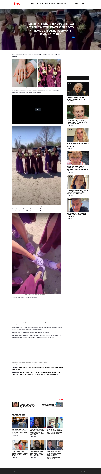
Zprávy (41, 3)
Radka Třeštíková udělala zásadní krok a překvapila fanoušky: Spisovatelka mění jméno (77, 192)
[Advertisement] (37, 309)
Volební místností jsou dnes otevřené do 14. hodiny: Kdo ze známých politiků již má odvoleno (20, 431)
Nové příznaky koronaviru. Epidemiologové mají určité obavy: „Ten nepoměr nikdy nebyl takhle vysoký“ (54, 431)
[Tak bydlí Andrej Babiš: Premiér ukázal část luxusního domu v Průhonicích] (78, 205)
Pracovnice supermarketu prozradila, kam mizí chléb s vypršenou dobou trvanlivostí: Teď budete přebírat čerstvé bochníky (27, 406)
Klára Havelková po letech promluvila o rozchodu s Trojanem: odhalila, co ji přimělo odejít (77, 169)
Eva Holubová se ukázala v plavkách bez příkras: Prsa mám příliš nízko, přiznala (77, 122)
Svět (65, 3)
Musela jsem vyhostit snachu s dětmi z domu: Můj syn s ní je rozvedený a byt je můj (20, 454)
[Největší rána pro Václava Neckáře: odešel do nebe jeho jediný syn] (78, 89)
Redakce (77, 3)
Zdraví (53, 3)
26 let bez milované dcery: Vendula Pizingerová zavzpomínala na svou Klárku (78, 145)
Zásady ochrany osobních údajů (73, 471)
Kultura (71, 3)
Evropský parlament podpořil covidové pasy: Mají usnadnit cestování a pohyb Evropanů (48, 405)
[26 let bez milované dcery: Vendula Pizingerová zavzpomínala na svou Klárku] (78, 135)
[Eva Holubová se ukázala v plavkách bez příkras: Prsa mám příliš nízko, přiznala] (78, 112)
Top (37, 3)
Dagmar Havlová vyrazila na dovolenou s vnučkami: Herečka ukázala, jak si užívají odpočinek (37, 454)
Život (32, 3)
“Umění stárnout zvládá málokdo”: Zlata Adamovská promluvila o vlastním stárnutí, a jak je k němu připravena (38, 432)
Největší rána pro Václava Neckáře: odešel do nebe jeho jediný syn (76, 99)
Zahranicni (60, 3)
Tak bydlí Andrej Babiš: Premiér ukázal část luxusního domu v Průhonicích (76, 215)
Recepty (47, 3)
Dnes (82, 3)
